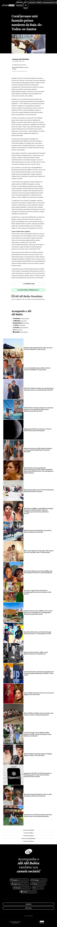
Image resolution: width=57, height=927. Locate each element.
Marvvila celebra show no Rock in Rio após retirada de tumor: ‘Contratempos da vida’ (37, 632)
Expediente (28, 904)
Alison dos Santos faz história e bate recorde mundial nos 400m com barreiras (37, 795)
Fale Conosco (28, 908)
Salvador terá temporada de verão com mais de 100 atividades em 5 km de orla (37, 348)
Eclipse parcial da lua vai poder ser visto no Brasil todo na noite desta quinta (37, 429)
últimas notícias (19, 3)
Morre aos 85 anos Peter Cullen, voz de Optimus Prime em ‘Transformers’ (35, 653)
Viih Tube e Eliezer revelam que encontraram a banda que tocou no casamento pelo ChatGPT (38, 389)
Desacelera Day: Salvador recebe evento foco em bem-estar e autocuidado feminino (37, 815)
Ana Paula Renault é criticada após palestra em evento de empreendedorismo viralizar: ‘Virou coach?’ (38, 673)
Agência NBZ (42, 922)
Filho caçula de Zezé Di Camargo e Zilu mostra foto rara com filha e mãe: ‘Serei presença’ (38, 551)
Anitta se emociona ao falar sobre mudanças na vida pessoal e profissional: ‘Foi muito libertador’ (37, 450)
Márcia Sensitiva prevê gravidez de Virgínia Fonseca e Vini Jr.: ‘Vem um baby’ (37, 754)
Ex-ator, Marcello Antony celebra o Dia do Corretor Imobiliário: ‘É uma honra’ (36, 368)
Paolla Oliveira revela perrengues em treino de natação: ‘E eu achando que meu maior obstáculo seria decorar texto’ (38, 409)
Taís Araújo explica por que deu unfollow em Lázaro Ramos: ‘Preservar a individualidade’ (37, 571)
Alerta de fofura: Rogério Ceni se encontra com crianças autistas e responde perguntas (38, 714)
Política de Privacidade (28, 915)
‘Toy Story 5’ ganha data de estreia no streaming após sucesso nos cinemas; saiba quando (37, 592)
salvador (32, 2)
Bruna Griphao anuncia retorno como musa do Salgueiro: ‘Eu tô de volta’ (38, 693)
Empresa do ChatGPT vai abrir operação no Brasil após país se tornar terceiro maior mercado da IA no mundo (37, 774)
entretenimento (48, 2)
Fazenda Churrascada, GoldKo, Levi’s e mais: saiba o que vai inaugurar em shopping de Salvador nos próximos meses (37, 612)
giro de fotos (25, 5)
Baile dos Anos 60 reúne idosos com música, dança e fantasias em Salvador (37, 531)
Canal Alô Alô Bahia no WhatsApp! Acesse (28, 290)
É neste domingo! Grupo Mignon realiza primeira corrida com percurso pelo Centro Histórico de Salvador (37, 734)
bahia (39, 2)
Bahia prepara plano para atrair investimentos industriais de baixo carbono (38, 490)
